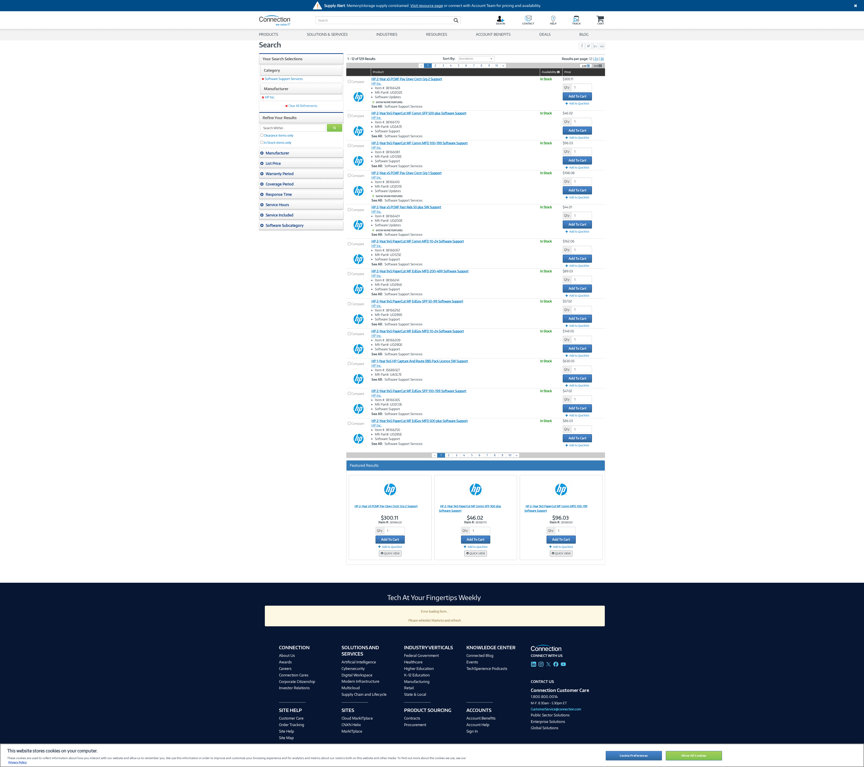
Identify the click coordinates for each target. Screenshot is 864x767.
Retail (409, 688)
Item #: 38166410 (387, 182)
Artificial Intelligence (359, 662)
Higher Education (419, 668)
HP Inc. (376, 83)
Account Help (477, 725)
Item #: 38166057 (387, 250)
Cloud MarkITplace (357, 718)
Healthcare (413, 662)
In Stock (546, 79)
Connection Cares (293, 675)
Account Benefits (481, 718)
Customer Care (291, 718)
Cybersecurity (353, 668)
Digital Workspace (357, 675)
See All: (377, 106)
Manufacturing (417, 681)
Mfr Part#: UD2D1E (388, 186)
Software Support (387, 131)
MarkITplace (352, 731)
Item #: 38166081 (387, 152)
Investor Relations (294, 688)
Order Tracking (291, 725)
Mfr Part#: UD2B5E (388, 434)
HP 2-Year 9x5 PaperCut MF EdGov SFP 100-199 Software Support (418, 391)
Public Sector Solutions (550, 715)
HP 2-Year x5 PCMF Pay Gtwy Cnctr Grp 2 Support (406, 79)
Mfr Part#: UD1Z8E (388, 156)
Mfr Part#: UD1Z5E (388, 255)
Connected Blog (479, 655)
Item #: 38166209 (387, 340)
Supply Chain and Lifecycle (364, 694)
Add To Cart (577, 96)
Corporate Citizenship (297, 681)
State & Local (415, 694)
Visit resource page (426, 5)
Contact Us (542, 681)
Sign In (472, 731)
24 (596, 59)
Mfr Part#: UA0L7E (388, 374)
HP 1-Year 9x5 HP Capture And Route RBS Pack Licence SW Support (419, 361)
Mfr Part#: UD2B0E (389, 345)
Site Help (286, 731)
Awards (285, 662)
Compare (357, 82)
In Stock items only (277, 143)
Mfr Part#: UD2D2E (389, 92)
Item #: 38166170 (387, 122)
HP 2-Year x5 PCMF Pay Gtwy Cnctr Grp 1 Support (406, 173)
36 (602, 59)
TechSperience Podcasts (486, 668)
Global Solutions (544, 728)
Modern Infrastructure (360, 681)
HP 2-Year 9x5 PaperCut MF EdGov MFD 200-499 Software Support (420, 271)
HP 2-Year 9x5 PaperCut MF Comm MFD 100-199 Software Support (419, 143)
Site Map (286, 738)
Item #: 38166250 (387, 430)
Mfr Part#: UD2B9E (389, 315)
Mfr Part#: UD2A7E (388, 127)
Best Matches (466, 58)
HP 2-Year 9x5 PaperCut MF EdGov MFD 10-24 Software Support (417, 331)
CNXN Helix (351, 725)
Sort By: (449, 58)
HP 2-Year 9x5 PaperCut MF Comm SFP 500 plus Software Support (418, 113)
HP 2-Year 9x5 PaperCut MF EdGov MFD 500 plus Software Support (419, 421)
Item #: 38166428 (387, 88)
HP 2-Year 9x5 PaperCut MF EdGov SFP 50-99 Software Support (417, 301)
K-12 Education (417, 675)
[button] (301, 153)
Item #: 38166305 (387, 400)
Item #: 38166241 (387, 280)
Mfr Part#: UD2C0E (388, 404)
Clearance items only (278, 135)
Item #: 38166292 (387, 310)
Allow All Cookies (693, 755)
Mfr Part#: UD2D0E (389, 220)
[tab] (301, 153)
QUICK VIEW (391, 553)
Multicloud (351, 688)
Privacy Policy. (17, 762)
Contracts (412, 718)
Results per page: (575, 59)
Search (270, 45)
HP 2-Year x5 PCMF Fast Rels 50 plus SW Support (406, 207)
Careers (285, 668)
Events (472, 662)
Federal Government (421, 655)
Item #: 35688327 (387, 370)
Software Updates (388, 97)
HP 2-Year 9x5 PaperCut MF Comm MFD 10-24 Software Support (417, 241)
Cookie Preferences (634, 755)
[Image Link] (390, 489)
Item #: (383, 522)
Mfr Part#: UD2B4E (388, 285)
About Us (287, 655)
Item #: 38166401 (387, 216)
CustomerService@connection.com (556, 709)
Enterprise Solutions (548, 721)
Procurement (415, 725)
